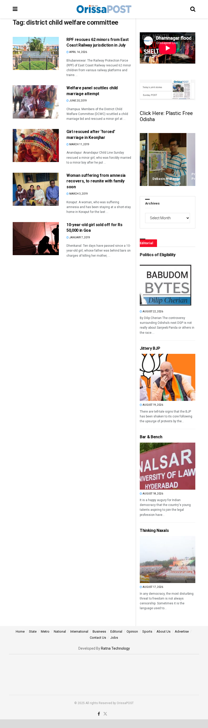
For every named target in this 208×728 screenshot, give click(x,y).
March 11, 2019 (79, 144)
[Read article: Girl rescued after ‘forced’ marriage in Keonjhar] (36, 145)
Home (20, 631)
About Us (163, 631)
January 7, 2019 (79, 237)
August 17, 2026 (152, 587)
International (79, 631)
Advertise (182, 631)
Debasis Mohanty (165, 179)
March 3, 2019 (78, 193)
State (33, 631)
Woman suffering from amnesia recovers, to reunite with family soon (96, 181)
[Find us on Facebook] (99, 714)
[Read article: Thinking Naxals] (148, 559)
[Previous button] (143, 159)
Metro (45, 631)
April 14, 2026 (78, 52)
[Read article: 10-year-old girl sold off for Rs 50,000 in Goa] (36, 238)
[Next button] (191, 159)
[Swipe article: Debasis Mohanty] (167, 159)
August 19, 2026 (152, 404)
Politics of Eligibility (158, 254)
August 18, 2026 (152, 493)
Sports (147, 631)
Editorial (116, 631)
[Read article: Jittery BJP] (148, 377)
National (60, 631)
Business (99, 631)
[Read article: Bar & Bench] (148, 466)
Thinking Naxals (154, 530)
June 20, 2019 (78, 100)
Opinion (132, 631)
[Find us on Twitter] (105, 714)
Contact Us (98, 637)
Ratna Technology (115, 648)
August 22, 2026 (152, 311)
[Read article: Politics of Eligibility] (148, 284)
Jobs (114, 637)
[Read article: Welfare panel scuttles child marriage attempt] (36, 101)
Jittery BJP (150, 348)
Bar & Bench (151, 436)
